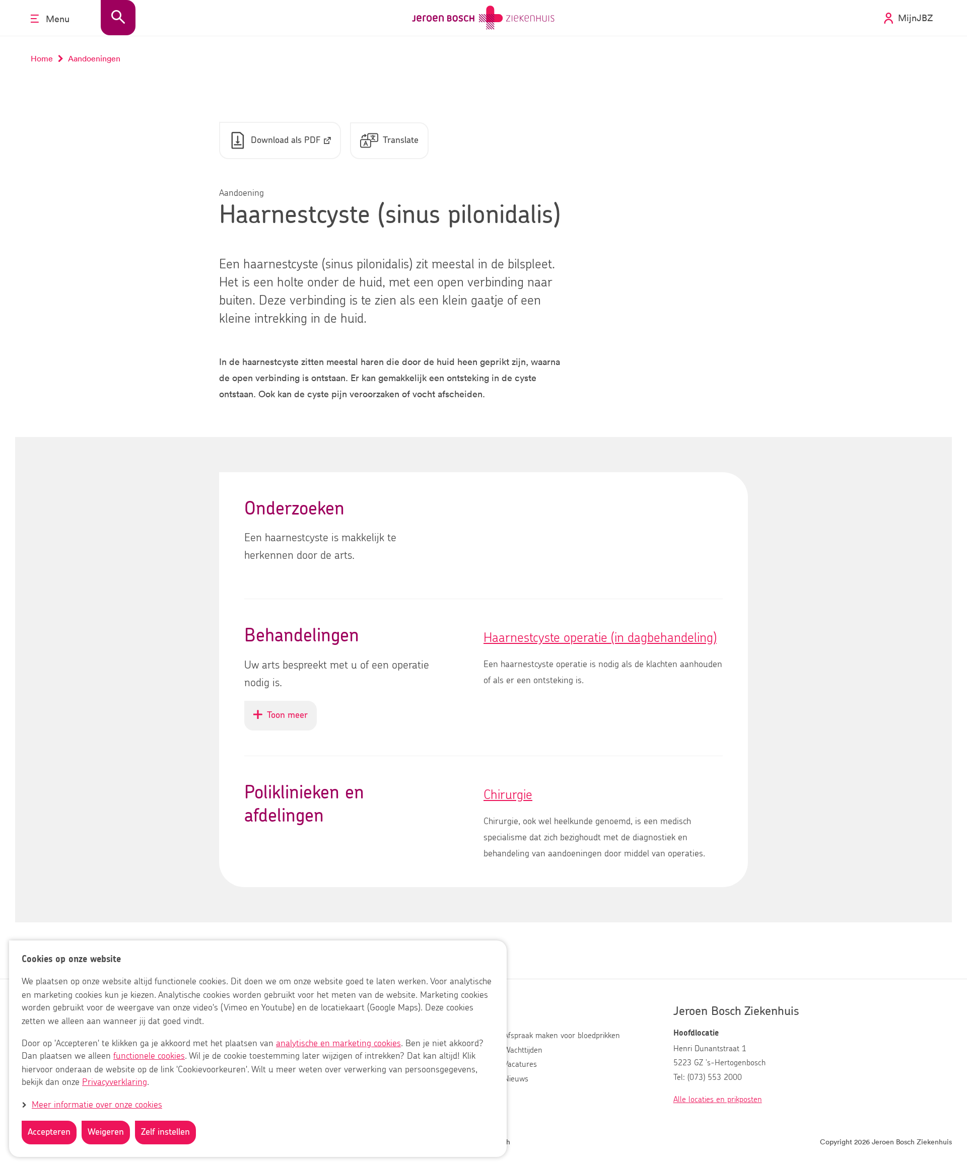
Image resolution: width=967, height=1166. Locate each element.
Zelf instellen (165, 1132)
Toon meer (292, 720)
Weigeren (106, 1132)
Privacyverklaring (114, 1082)
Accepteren (49, 1132)
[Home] (483, 18)
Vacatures (520, 1064)
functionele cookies (149, 1056)
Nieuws (516, 1079)
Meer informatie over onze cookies (97, 1105)
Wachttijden (523, 1050)
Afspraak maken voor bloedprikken (562, 1036)
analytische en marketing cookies (338, 1043)
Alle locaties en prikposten (717, 1100)
